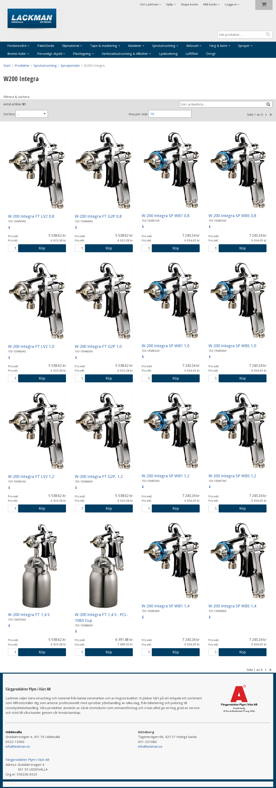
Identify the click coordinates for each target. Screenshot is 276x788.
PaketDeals (45, 45)
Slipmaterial (70, 45)
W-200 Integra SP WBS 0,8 (232, 215)
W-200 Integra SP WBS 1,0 (232, 345)
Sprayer (244, 45)
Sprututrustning (163, 45)
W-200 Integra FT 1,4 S (29, 614)
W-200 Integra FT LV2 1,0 (31, 346)
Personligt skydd (49, 53)
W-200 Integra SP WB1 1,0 (165, 345)
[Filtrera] (268, 104)
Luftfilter (191, 53)
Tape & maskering (103, 45)
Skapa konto (189, 4)
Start (7, 65)
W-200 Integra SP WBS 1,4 (232, 605)
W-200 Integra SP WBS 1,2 (232, 475)
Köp (42, 248)
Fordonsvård (16, 45)
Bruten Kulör (16, 53)
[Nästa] (266, 114)
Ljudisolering (168, 53)
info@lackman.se (18, 746)
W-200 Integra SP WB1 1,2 (165, 475)
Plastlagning (82, 53)
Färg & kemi (218, 45)
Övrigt (211, 53)
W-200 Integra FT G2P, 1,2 (99, 476)
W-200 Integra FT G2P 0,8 (98, 216)
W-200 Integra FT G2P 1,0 (98, 346)
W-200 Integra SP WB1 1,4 (165, 605)
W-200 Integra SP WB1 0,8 (165, 215)
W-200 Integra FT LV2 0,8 (31, 216)
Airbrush (192, 45)
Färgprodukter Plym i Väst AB (27, 759)
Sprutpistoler (70, 65)
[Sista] (271, 114)
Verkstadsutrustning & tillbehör (125, 53)
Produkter (22, 65)
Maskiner (134, 45)
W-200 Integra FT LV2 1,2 (31, 476)
